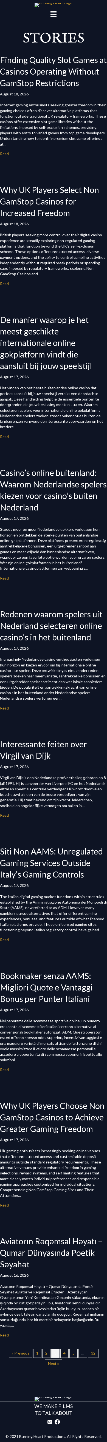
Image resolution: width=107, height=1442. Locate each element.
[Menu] (53, 14)
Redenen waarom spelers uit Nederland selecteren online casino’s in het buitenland (51, 625)
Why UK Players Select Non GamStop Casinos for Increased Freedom (49, 201)
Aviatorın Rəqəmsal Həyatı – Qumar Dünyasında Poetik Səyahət (51, 1252)
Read (4, 153)
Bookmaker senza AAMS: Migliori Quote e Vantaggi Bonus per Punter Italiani (46, 987)
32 (93, 1353)
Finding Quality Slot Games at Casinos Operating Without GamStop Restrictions (53, 71)
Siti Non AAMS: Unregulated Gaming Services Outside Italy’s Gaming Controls (51, 862)
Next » (53, 1363)
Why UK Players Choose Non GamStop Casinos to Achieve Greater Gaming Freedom (52, 1117)
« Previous (20, 1353)
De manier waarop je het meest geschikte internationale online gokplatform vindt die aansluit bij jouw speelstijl (46, 343)
